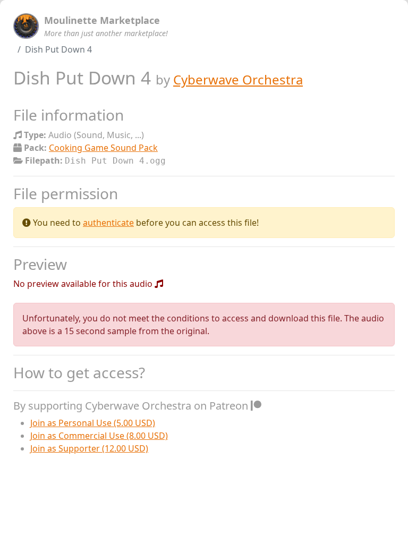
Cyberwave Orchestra (238, 79)
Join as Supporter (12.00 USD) (89, 448)
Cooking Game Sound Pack (103, 148)
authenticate (108, 222)
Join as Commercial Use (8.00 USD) (99, 435)
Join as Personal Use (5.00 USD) (92, 423)
